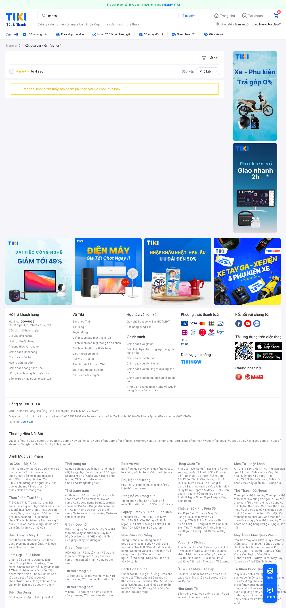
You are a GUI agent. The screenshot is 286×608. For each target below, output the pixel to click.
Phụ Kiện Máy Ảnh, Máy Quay (252, 540)
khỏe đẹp (93, 24)
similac (253, 440)
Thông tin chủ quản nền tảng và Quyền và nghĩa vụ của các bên (152, 388)
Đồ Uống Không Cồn (144, 588)
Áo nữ (68, 468)
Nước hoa (23, 581)
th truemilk (54, 440)
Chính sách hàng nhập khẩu (26, 368)
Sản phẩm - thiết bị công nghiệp (203, 491)
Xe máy (190, 577)
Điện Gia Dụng (20, 592)
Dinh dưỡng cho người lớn (32, 483)
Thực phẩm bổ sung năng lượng (260, 522)
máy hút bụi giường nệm (257, 590)
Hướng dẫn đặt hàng (22, 341)
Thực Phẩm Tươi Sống (25, 498)
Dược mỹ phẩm (44, 584)
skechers (140, 440)
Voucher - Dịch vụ (191, 542)
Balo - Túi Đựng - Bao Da (258, 550)
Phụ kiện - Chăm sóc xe (193, 574)
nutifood (174, 440)
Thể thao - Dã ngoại (196, 475)
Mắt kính (156, 484)
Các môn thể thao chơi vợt (259, 515)
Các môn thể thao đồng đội (259, 513)
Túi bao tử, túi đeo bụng (99, 595)
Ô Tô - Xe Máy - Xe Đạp (196, 569)
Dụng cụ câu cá (252, 509)
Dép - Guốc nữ (93, 529)
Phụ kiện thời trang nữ (135, 484)
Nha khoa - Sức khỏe (201, 558)
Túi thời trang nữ (78, 571)
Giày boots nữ (80, 536)
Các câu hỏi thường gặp (24, 330)
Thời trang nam (77, 490)
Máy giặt (246, 475)
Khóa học (212, 547)
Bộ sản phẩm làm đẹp (32, 582)
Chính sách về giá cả (140, 344)
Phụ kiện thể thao (259, 502)
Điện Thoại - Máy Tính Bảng (30, 535)
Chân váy (92, 475)
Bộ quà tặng (140, 591)
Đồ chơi (48, 468)
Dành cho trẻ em (27, 520)
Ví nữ (106, 575)
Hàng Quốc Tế (189, 464)
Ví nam (69, 591)
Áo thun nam (73, 495)
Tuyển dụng (80, 332)
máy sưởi (240, 574)
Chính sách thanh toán (141, 358)
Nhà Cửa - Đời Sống (136, 535)
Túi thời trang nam (79, 587)
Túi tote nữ (89, 579)
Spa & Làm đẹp (205, 550)
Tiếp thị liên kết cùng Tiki (88, 364)
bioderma (110, 440)
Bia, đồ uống (23, 516)
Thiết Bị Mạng (143, 524)
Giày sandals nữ (87, 533)
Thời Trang (212, 468)
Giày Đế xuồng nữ (90, 540)
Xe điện (215, 574)
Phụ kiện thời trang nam (145, 486)
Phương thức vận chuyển (24, 346)
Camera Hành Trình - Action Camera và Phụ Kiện (258, 547)
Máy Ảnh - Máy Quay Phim (254, 535)
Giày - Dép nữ (76, 524)
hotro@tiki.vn (41, 373)
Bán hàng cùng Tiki (139, 327)
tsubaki (66, 444)
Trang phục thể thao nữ (249, 495)
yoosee (233, 440)
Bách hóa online (197, 486)
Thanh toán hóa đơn (190, 547)
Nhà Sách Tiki (189, 589)
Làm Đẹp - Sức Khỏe (24, 555)
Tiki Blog (78, 327)
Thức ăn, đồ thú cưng (29, 524)
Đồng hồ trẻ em (163, 504)
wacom (209, 440)
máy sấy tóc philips (261, 577)
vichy (49, 444)
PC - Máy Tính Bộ (139, 527)
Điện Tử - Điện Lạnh (249, 464)
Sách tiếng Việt (187, 593)
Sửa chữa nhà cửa (140, 543)
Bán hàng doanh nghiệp (87, 369)
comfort (265, 440)
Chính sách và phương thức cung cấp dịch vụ (150, 370)
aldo (151, 440)
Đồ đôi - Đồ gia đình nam (94, 506)
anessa (221, 440)
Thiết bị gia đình (43, 597)
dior (23, 440)
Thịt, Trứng (29, 502)
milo (129, 440)
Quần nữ (92, 468)
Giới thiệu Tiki (81, 321)
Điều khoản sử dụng (85, 353)
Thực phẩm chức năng (30, 563)
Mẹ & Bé (202, 483)
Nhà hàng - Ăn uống (199, 554)
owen (77, 440)
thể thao (133, 24)
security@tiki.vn (40, 378)
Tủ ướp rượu (274, 483)
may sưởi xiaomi (253, 584)
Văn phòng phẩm (210, 593)
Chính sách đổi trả (20, 357)
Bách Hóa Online (134, 569)
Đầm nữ (79, 468)
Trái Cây (14, 502)
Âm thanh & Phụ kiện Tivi (250, 468)
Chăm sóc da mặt (20, 559)
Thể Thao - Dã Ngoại (250, 490)
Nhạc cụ (151, 558)
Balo (124, 468)
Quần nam (90, 495)
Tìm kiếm (188, 16)
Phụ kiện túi (105, 579)
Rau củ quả (23, 506)
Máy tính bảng (26, 547)
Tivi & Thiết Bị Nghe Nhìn (200, 495)
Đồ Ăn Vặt (135, 584)
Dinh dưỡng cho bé (28, 479)
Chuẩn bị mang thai (29, 490)
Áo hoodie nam (83, 502)
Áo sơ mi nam (90, 499)
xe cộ (64, 24)
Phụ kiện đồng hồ (140, 504)
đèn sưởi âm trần (252, 599)
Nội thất (140, 547)
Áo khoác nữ (95, 472)
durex (98, 440)
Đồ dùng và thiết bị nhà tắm (147, 550)
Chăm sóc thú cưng (133, 574)
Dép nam (85, 556)
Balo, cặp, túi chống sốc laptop (147, 470)
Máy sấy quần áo (254, 483)
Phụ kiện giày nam (84, 559)
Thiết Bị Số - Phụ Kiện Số (197, 508)
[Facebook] (238, 323)
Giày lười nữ (98, 536)
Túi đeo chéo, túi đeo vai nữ (83, 575)
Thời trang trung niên (86, 483)
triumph (161, 440)
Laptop (157, 527)
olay (243, 440)
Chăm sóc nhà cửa (33, 527)
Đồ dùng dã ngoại (259, 499)
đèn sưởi (253, 574)
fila (57, 444)
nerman (197, 440)
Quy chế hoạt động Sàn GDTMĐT (148, 321)
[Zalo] (256, 323)
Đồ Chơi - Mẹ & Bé (23, 464)
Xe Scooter (212, 577)
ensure (87, 440)
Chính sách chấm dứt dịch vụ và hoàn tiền (151, 379)
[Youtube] (247, 323)
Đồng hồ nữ (144, 500)
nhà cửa (109, 24)
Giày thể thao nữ (266, 520)
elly (121, 440)
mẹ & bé (77, 24)
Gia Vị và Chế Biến (140, 581)
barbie (67, 440)
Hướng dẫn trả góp (21, 362)
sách (120, 24)
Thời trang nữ (75, 464)
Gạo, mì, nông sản (29, 513)
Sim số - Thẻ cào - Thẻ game (210, 561)
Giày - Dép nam (77, 548)
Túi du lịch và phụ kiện (143, 468)
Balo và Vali (130, 464)
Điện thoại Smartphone (23, 540)
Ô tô (199, 577)
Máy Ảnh (267, 561)
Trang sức (127, 500)
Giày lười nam (73, 552)
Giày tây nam (92, 552)
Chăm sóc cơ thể (28, 566)
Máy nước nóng (258, 479)
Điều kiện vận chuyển (86, 375)
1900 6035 (26, 421)
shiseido (14, 444)
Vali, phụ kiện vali (161, 472)
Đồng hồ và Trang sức (138, 496)
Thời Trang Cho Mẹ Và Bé (25, 468)
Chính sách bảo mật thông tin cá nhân (96, 343)
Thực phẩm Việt (42, 506)
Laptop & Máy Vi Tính (208, 490)
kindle (186, 440)
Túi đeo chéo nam (87, 591)
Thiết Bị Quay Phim (256, 558)
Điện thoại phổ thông (29, 543)
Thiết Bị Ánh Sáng (259, 543)
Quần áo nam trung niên (88, 513)
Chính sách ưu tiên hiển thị (143, 363)
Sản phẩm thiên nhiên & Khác (31, 572)
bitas (276, 440)
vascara (14, 440)
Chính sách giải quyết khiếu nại (92, 348)
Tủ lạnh (246, 472)
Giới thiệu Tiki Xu (83, 359)
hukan (40, 444)
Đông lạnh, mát (36, 509)
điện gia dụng (48, 24)
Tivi (243, 479)
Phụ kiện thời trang (135, 480)
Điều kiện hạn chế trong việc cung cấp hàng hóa (151, 351)
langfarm (28, 444)
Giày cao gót (73, 529)
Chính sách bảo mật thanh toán (92, 337)
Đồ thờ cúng (136, 558)
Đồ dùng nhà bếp (20, 597)
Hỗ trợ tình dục (41, 581)
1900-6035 (26, 321)
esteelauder (37, 440)
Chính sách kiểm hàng (23, 352)
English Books (200, 597)
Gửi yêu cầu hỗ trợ (20, 335)
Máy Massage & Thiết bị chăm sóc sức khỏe (34, 568)
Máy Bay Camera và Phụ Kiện (258, 559)
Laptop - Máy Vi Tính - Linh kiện (146, 512)
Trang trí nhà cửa (132, 540)
